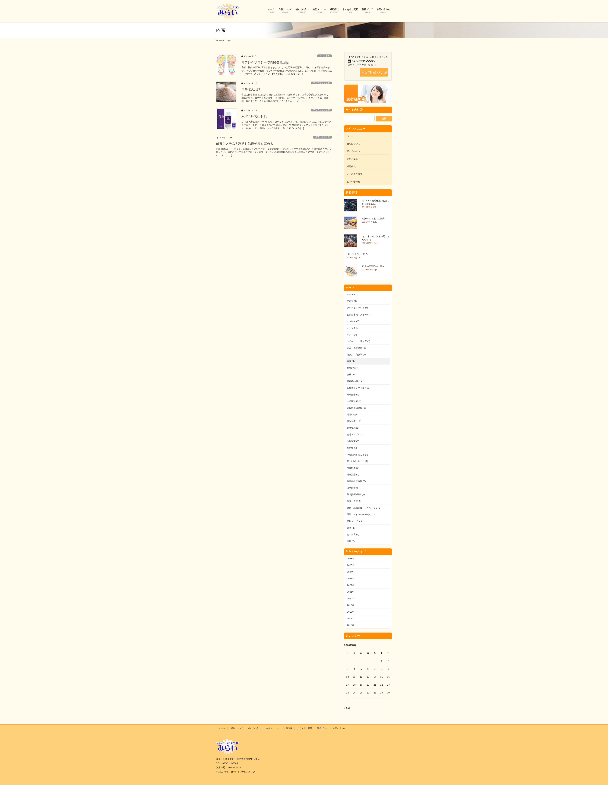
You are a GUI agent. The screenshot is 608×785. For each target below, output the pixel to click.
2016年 (350, 625)
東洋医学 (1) (353, 394)
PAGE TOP (592, 758)
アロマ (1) (352, 301)
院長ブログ (322, 728)
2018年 (350, 612)
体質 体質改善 (322, 137)
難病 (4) (351, 528)
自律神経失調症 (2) (356, 481)
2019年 (350, 605)
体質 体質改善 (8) (356, 348)
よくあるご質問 (354, 174)
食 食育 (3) (353, 534)
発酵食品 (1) (353, 428)
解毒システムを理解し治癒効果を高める (244, 143)
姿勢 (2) (351, 374)
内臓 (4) (351, 361)
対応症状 (351, 166)
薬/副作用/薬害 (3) (356, 494)
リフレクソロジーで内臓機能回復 (265, 62)
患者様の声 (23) (355, 381)
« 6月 (347, 708)
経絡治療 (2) (353, 474)
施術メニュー (353, 159)
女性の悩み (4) (354, 368)
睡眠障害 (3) (353, 441)
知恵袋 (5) (352, 448)
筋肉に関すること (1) (357, 461)
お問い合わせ (353, 181)
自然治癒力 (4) (354, 488)
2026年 (350, 558)
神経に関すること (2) (357, 454)
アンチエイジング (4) (357, 308)
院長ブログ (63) (355, 521)
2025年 (350, 565)
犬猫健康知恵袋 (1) (356, 408)
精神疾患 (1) (353, 468)
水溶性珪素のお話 (254, 116)
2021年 (350, 592)
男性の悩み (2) (354, 414)
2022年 (350, 585)
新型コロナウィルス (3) (358, 388)
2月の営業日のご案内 (357, 254)
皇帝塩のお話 (250, 89)
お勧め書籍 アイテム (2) (359, 314)
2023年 (350, 578)
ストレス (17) (353, 321)
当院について (353, 143)
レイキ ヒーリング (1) (358, 341)
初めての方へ (353, 151)
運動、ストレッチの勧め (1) (361, 514)
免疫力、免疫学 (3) (356, 354)
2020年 (350, 598)
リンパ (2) (352, 334)
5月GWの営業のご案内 (373, 218)
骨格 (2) (351, 541)
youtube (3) (352, 294)
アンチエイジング (321, 83)
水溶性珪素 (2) (354, 401)
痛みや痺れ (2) (354, 421)
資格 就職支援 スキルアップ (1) (364, 507)
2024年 (350, 572)
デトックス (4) (354, 328)
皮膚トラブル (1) (355, 434)
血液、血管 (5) (354, 501)
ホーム (350, 136)
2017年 (350, 618)
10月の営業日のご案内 (373, 266)
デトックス (324, 56)
